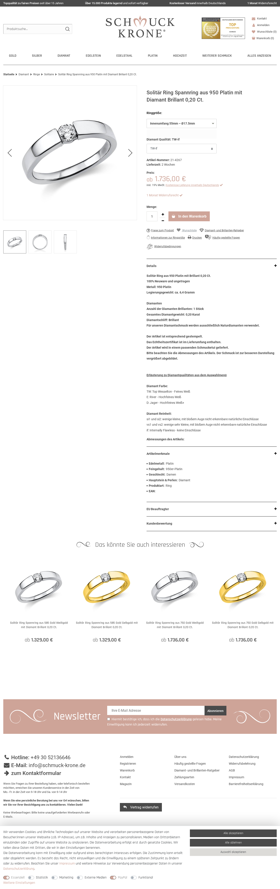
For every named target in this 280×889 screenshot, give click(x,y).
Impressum (236, 777)
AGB (232, 770)
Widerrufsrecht (262, 3)
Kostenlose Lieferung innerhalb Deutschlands (192, 185)
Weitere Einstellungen (19, 882)
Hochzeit (180, 55)
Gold (12, 55)
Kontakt (261, 18)
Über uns (180, 757)
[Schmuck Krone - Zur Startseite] (140, 26)
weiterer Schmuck (217, 55)
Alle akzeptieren (233, 833)
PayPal (122, 877)
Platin (153, 55)
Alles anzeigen (259, 55)
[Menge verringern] (163, 221)
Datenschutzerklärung (244, 757)
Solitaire (49, 74)
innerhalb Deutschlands (198, 3)
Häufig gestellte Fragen (190, 763)
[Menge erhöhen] (163, 214)
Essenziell (17, 877)
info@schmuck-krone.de (57, 765)
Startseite (8, 74)
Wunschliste (266, 31)
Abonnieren (215, 711)
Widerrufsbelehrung (242, 763)
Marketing (66, 877)
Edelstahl (124, 55)
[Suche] (67, 29)
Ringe (36, 74)
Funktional (145, 877)
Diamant (64, 55)
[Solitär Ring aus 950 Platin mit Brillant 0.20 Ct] (70, 153)
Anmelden (126, 757)
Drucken (197, 237)
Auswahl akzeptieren (233, 852)
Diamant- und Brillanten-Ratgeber (224, 230)
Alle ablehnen (233, 843)
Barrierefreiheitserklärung (246, 784)
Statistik (42, 877)
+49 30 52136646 (50, 757)
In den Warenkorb (191, 216)
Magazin (126, 784)
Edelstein (93, 55)
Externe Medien (96, 877)
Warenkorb (265, 38)
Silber (37, 55)
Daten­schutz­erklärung (18, 868)
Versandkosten (184, 784)
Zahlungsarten (184, 777)
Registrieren (128, 763)
